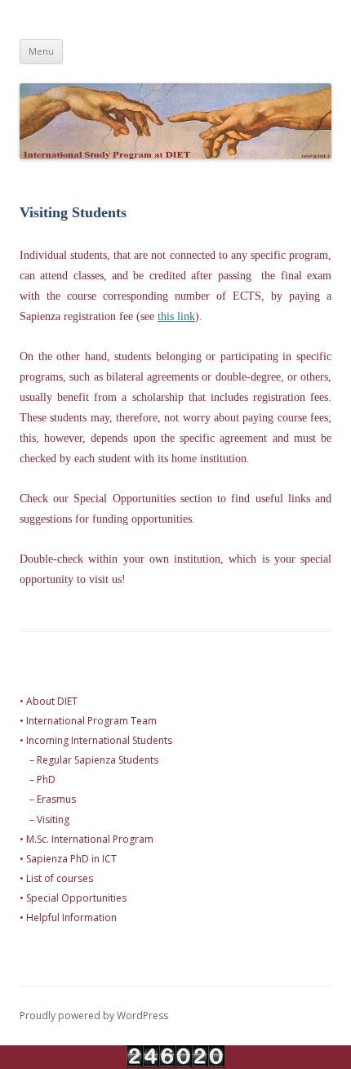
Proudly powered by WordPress (94, 1015)
